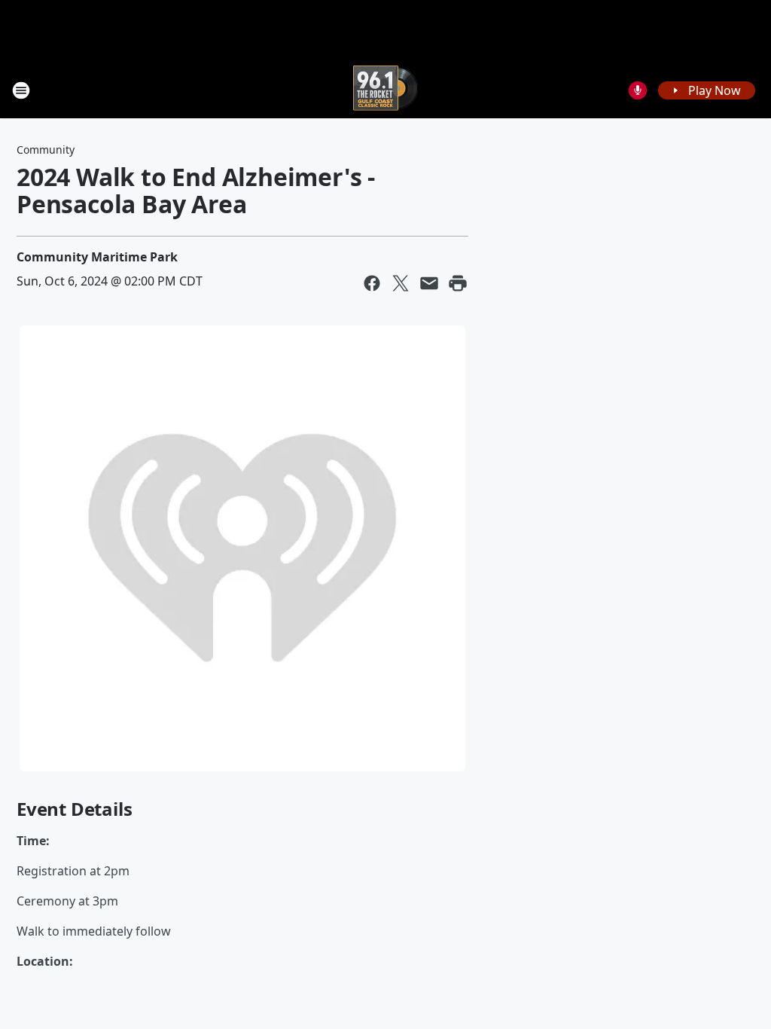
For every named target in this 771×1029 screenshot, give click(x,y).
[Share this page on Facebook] (371, 283)
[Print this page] (457, 283)
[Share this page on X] (400, 283)
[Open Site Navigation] (21, 90)
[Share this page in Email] (429, 283)
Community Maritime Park (97, 257)
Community (46, 149)
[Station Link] (385, 90)
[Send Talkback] (638, 90)
